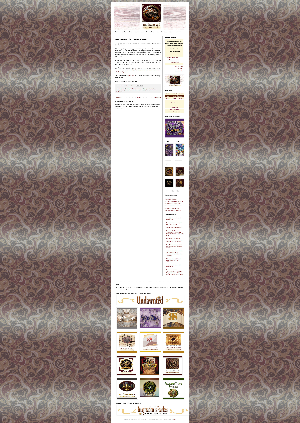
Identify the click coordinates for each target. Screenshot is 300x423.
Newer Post (119, 97)
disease (146, 88)
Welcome (164, 32)
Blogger (174, 419)
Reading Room (150, 32)
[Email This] (136, 86)
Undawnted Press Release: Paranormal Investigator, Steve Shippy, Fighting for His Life (174, 240)
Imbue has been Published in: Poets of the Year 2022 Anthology (173, 260)
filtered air (150, 88)
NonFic (124, 32)
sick (151, 90)
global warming (127, 90)
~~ (142, 32)
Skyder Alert (130, 75)
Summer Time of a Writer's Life (174, 227)
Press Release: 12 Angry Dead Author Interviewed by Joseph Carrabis (174, 246)
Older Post (158, 97)
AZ (124, 88)
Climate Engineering (138, 88)
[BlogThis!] (138, 86)
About (171, 32)
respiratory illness (145, 90)
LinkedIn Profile (179, 71)
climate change (129, 88)
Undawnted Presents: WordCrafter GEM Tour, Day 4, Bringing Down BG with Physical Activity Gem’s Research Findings (174, 272)
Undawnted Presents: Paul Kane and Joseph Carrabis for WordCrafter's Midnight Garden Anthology (174, 253)
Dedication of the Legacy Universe (174, 201)
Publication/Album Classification (173, 205)
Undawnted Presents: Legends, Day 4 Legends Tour (174, 223)
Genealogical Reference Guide (172, 203)
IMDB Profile (180, 68)
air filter (122, 88)
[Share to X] (139, 86)
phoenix (134, 90)
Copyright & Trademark (171, 199)
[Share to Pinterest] (142, 86)
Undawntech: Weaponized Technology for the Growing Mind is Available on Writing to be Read (175, 233)
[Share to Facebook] (141, 86)
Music (130, 32)
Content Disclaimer (170, 198)
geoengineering (120, 90)
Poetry (137, 32)
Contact (178, 32)
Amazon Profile (179, 66)
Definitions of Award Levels (172, 208)
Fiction (117, 32)
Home (138, 97)
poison (138, 90)
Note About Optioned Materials (173, 210)
